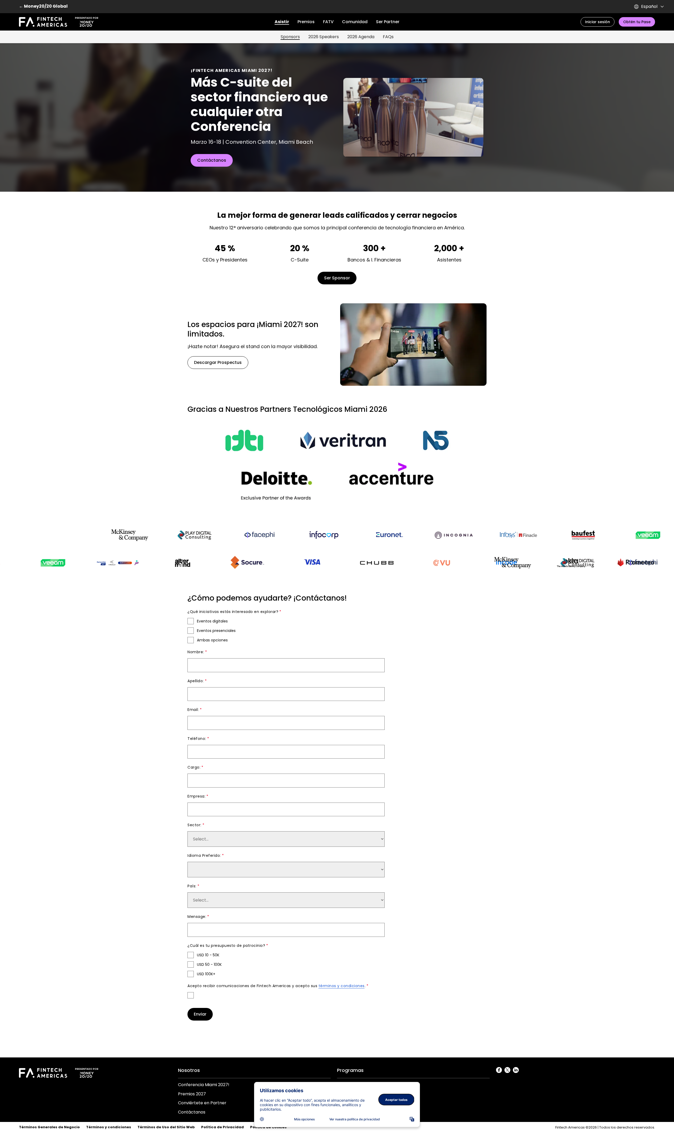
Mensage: (196, 916)
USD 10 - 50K (208, 955)
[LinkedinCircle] (516, 1070)
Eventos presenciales (216, 631)
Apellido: (195, 681)
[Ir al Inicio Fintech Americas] (58, 21)
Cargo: (193, 767)
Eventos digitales (212, 621)
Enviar (200, 1014)
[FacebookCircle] (499, 1070)
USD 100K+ (206, 974)
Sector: (194, 825)
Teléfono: (196, 738)
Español (649, 6)
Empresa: (196, 796)
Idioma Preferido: (204, 855)
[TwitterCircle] (507, 1070)
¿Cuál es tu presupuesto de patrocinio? (226, 945)
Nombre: (195, 652)
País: (191, 886)
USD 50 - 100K (209, 964)
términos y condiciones (342, 985)
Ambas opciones (212, 640)
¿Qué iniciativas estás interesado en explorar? (232, 612)
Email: (193, 709)
